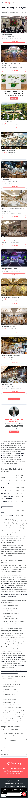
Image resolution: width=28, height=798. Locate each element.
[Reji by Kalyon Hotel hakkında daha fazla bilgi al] (14, 374)
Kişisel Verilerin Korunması (17, 786)
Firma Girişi (6, 786)
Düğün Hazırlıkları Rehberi (14, 781)
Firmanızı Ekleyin (14, 432)
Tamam (4, 795)
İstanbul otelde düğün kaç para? (10, 729)
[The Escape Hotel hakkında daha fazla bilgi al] (14, 111)
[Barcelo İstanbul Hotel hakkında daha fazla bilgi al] (14, 316)
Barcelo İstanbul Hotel (8, 326)
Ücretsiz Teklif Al (14, 41)
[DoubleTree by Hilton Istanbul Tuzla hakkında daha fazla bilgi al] (14, 53)
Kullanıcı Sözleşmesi (10, 784)
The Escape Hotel (7, 121)
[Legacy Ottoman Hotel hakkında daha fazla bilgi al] (14, 140)
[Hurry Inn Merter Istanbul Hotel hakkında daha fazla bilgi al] (14, 287)
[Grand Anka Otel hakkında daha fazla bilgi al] (14, 24)
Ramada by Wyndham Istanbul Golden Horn (13, 209)
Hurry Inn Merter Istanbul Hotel (10, 297)
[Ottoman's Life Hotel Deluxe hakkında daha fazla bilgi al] (14, 228)
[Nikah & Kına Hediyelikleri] (14, 87)
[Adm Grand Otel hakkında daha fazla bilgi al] (14, 169)
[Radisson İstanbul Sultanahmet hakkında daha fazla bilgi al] (14, 345)
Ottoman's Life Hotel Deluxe (10, 239)
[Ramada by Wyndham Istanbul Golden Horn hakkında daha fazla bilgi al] (14, 198)
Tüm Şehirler (4, 754)
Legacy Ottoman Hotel (8, 150)
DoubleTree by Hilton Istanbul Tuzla (12, 63)
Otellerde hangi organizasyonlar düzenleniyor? (13, 739)
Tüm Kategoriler (5, 750)
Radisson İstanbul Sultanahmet (11, 355)
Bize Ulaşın (20, 784)
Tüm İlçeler (4, 747)
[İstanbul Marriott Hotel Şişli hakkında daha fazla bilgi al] (14, 257)
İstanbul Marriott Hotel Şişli (9, 268)
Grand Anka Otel (7, 34)
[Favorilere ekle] (24, 18)
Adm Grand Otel (6, 179)
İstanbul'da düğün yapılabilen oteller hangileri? (13, 734)
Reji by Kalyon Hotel (7, 384)
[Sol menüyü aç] (2, 2)
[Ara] (25, 2)
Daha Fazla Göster (14, 399)
